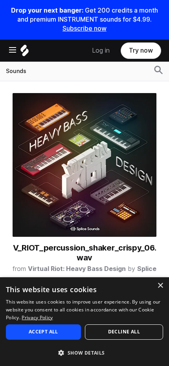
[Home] (24, 52)
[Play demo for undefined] (84, 165)
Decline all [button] (124, 331)
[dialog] (84, 321)
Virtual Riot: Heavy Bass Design (77, 269)
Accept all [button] (43, 331)
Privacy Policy (37, 317)
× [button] (160, 286)
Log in (101, 50)
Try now (141, 50)
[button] (84, 352)
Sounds (16, 71)
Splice (146, 269)
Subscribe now (84, 28)
